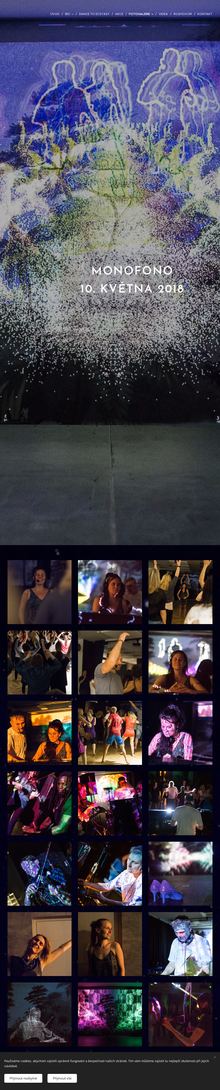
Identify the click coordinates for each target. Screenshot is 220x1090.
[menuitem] (56, 14)
